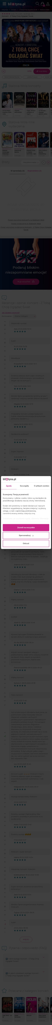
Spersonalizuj (24, 535)
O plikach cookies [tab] (41, 486)
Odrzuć (26, 543)
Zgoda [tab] (8, 486)
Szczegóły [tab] (24, 486)
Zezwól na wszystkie (26, 527)
